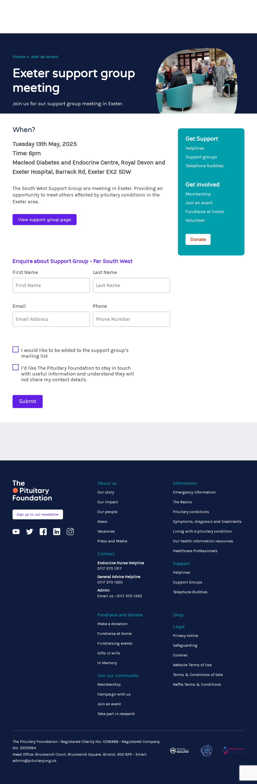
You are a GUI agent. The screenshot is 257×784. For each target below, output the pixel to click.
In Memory (107, 662)
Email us (105, 596)
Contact (105, 553)
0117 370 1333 (129, 596)
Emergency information (194, 492)
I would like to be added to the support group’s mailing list (74, 353)
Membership (198, 194)
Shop (178, 615)
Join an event (44, 56)
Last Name (105, 272)
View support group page (44, 219)
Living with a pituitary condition (202, 531)
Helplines (194, 148)
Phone (100, 306)
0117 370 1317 (109, 568)
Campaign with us (114, 694)
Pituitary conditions (191, 511)
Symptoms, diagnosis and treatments (207, 521)
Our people (107, 511)
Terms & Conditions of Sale (198, 674)
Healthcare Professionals (195, 550)
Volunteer (195, 220)
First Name (25, 272)
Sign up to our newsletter (38, 514)
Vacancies (106, 531)
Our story (105, 492)
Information (185, 483)
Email (19, 306)
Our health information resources (203, 541)
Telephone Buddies (190, 592)
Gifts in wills (108, 653)
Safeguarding (185, 645)
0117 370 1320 (110, 582)
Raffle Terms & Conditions (197, 684)
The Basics (182, 502)
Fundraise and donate (120, 615)
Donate (198, 239)
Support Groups (187, 582)
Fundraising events (115, 643)
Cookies (180, 655)
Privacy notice (185, 635)
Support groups (201, 157)
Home (19, 56)
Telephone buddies (204, 165)
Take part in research (116, 713)
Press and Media (112, 541)
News (102, 521)
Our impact (107, 502)
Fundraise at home (204, 211)
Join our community (118, 675)
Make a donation (112, 623)
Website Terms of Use (192, 664)
